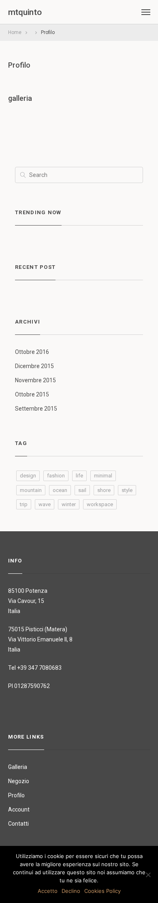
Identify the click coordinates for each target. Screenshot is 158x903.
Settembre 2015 (36, 408)
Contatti (18, 823)
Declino (71, 891)
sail (82, 490)
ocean (60, 490)
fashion (56, 476)
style (127, 490)
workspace (100, 504)
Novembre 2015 (35, 380)
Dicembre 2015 (34, 366)
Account (19, 809)
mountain (31, 490)
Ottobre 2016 (32, 352)
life (79, 476)
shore (104, 490)
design (28, 476)
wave (44, 504)
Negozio (18, 781)
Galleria (17, 767)
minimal (103, 476)
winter (69, 504)
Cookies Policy (102, 891)
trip (24, 504)
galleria (20, 98)
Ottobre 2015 (32, 394)
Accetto (48, 891)
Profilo (19, 65)
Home (14, 32)
